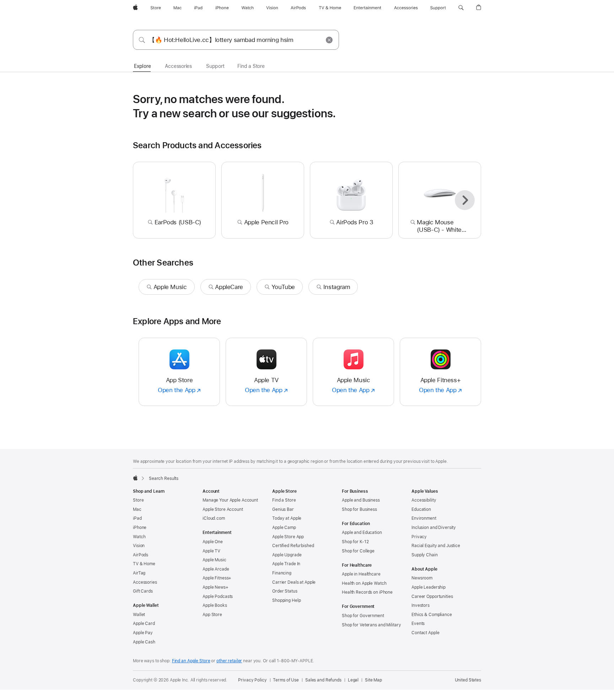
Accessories (145, 582)
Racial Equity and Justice (435, 545)
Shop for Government (363, 615)
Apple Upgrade (286, 554)
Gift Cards (143, 591)
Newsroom (421, 578)
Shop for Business (359, 509)
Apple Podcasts (218, 596)
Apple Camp (284, 527)
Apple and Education (362, 532)
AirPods (140, 554)
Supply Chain (424, 554)
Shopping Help (286, 600)
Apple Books (215, 605)
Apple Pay (143, 632)
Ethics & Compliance (431, 614)
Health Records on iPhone (367, 592)
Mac (137, 509)
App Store (212, 614)
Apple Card (144, 623)
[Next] (465, 200)
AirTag (139, 573)
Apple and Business (361, 500)
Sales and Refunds (323, 680)
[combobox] (236, 40)
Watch (139, 536)
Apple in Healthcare (361, 574)
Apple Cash (144, 642)
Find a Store (284, 500)
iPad (137, 518)
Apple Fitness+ (217, 578)
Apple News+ (215, 587)
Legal (353, 680)
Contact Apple (425, 632)
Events (418, 623)
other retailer (229, 660)
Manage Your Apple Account (230, 500)
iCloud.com (214, 518)
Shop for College (358, 551)
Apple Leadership (428, 587)
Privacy (419, 536)
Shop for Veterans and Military (371, 624)
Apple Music (214, 559)
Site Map (373, 680)
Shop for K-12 (355, 541)
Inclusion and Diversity (433, 527)
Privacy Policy (252, 680)
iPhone (139, 527)
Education (421, 509)
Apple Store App (288, 536)
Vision (139, 545)
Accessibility (423, 500)
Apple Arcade (216, 569)
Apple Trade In (286, 563)
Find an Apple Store (191, 660)
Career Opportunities (432, 596)
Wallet (139, 614)
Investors (420, 605)
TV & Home (144, 563)
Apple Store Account (223, 509)
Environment (423, 518)
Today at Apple (286, 518)
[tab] (142, 66)
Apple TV (211, 551)
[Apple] (135, 478)
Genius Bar (283, 509)
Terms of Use (286, 680)
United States (468, 680)
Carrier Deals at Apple (294, 582)
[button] (461, 8)
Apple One (213, 541)
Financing (281, 573)
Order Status (284, 591)
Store (138, 500)
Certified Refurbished (293, 545)
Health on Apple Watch (364, 583)
